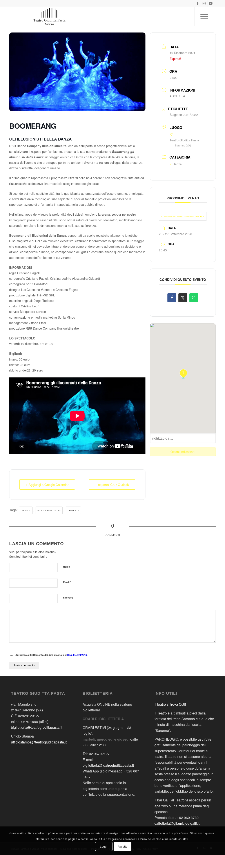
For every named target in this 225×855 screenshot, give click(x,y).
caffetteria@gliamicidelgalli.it (177, 823)
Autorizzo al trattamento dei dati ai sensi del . (51, 655)
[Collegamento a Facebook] (197, 3)
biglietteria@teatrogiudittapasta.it (36, 727)
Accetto (122, 846)
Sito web (68, 597)
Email (67, 582)
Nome (67, 566)
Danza (177, 164)
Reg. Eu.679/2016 (77, 655)
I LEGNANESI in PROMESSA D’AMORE (182, 216)
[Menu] (204, 16)
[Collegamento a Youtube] (210, 3)
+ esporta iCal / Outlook (112, 484)
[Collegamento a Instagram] (204, 3)
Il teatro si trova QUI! (170, 704)
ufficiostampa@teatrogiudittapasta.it (39, 742)
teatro (73, 510)
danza (26, 510)
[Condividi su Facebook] (171, 297)
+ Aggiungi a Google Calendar (47, 484)
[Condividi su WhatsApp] (193, 297)
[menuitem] (204, 16)
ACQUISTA (177, 96)
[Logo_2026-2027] (49, 16)
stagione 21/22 (49, 510)
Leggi (103, 846)
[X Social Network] (182, 297)
